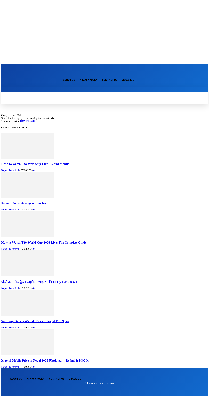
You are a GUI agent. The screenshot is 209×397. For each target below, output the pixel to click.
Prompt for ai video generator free (24, 203)
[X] (62, 73)
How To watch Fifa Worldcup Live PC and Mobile (35, 164)
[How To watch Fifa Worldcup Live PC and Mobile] (27, 157)
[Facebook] (56, 73)
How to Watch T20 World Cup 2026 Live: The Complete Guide (43, 242)
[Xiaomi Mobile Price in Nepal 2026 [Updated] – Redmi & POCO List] (27, 354)
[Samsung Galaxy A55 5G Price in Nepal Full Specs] (27, 314)
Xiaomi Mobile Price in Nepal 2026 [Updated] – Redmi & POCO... (45, 360)
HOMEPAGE (27, 121)
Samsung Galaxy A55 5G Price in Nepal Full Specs (35, 321)
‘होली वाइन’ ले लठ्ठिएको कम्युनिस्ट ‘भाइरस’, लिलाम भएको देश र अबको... (40, 282)
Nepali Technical (10, 170)
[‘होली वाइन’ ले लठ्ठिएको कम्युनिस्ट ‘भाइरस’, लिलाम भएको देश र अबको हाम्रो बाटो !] (27, 275)
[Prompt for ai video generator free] (27, 197)
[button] (5, 90)
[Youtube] (67, 73)
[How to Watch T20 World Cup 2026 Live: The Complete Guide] (27, 236)
